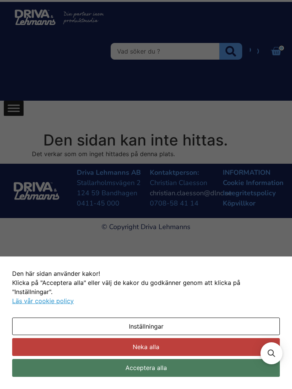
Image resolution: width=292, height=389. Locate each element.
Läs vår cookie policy (43, 301)
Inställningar (146, 326)
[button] (271, 353)
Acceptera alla (146, 368)
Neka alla (146, 347)
